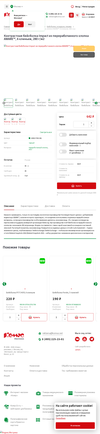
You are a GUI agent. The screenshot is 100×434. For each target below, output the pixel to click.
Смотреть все (46, 132)
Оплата (66, 206)
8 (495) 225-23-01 (55, 14)
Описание (9, 206)
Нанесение (35, 365)
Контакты (8, 370)
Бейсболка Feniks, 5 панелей (65, 292)
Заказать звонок (77, 15)
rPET (30, 149)
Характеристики (29, 206)
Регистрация (88, 6)
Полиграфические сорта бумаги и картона (18, 422)
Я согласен (75, 425)
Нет (30, 24)
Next (95, 284)
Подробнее (60, 418)
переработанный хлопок (38, 147)
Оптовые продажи (51, 419)
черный (31, 143)
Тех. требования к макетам (74, 370)
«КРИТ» (78, 350)
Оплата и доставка (38, 370)
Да (18, 24)
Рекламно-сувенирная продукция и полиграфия (52, 408)
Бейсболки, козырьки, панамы (59, 26)
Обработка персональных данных (77, 365)
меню (6, 6)
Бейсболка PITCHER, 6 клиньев (20, 292)
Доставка (50, 206)
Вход (77, 6)
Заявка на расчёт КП (71, 15)
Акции (7, 375)
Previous (4, 284)
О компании (9, 365)
